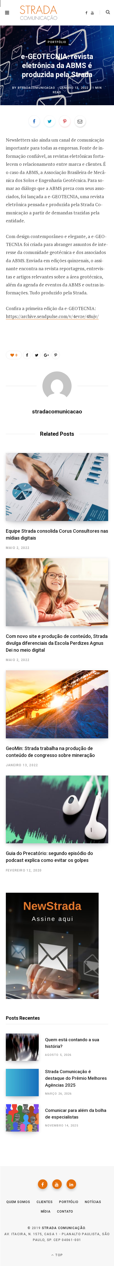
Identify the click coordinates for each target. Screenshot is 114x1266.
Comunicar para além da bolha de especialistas (75, 1114)
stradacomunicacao (36, 88)
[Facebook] (42, 1184)
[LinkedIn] (71, 1184)
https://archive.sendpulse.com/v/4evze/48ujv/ (52, 316)
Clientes (45, 1202)
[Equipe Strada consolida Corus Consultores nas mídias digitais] (57, 487)
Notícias (93, 1202)
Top (58, 1255)
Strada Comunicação (63, 1228)
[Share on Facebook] (34, 121)
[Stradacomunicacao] (37, 13)
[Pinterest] (64, 121)
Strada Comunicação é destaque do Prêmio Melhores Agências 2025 (76, 1078)
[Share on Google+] (46, 355)
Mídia (46, 1211)
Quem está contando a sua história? (72, 1043)
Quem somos (18, 1202)
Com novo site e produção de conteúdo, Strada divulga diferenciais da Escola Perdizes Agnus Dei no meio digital (57, 643)
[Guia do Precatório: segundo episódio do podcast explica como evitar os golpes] (57, 810)
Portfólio (57, 42)
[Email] (80, 121)
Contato (65, 1211)
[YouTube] (57, 1184)
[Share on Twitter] (49, 121)
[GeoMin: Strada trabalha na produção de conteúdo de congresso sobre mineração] (57, 704)
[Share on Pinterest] (55, 355)
